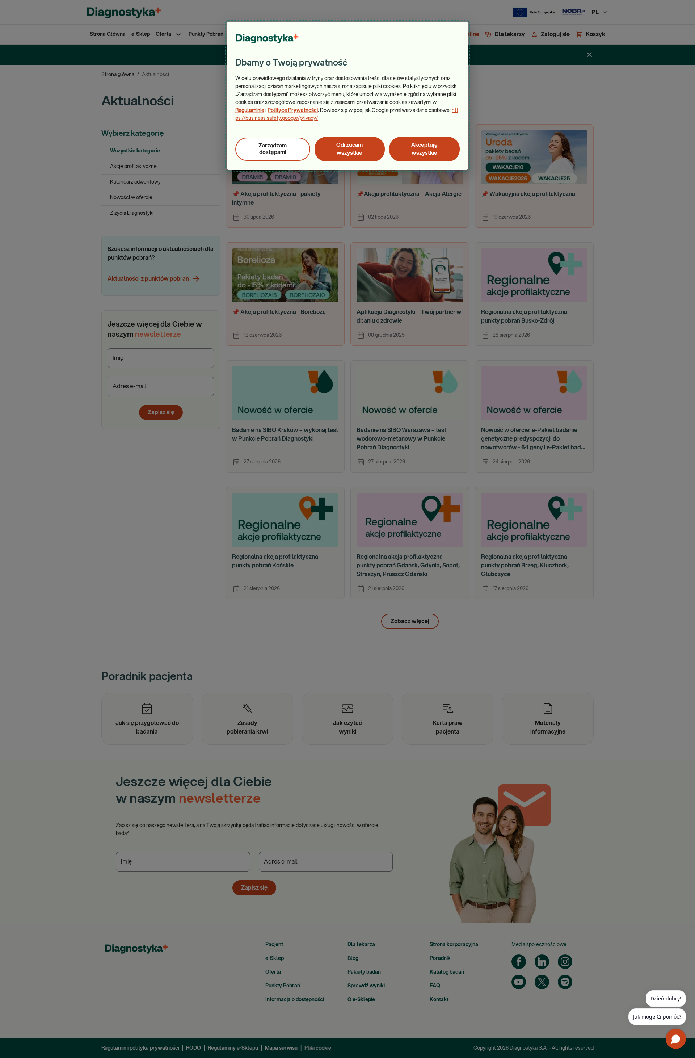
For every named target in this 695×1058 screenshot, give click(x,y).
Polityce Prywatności (293, 110)
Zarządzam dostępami (272, 149)
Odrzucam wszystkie (349, 149)
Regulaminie (249, 110)
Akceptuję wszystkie (424, 149)
